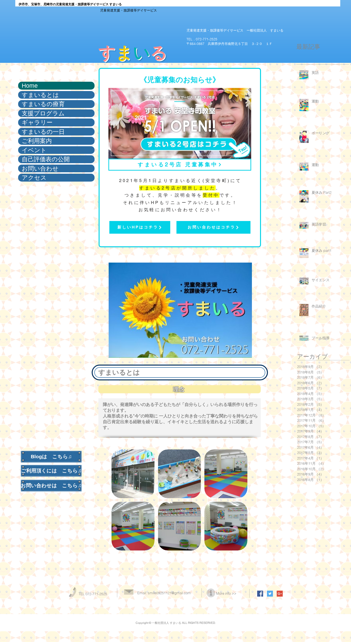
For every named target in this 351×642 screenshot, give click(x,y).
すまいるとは (40, 95)
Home (30, 85)
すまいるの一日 (43, 131)
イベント (34, 150)
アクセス (34, 177)
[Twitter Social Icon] (270, 594)
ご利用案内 (37, 140)
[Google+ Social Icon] (280, 594)
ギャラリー (37, 122)
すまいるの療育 (43, 104)
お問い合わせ (40, 168)
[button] (133, 473)
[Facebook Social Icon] (260, 594)
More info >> (226, 593)
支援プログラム (43, 113)
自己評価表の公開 (46, 159)
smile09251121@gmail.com (169, 593)
